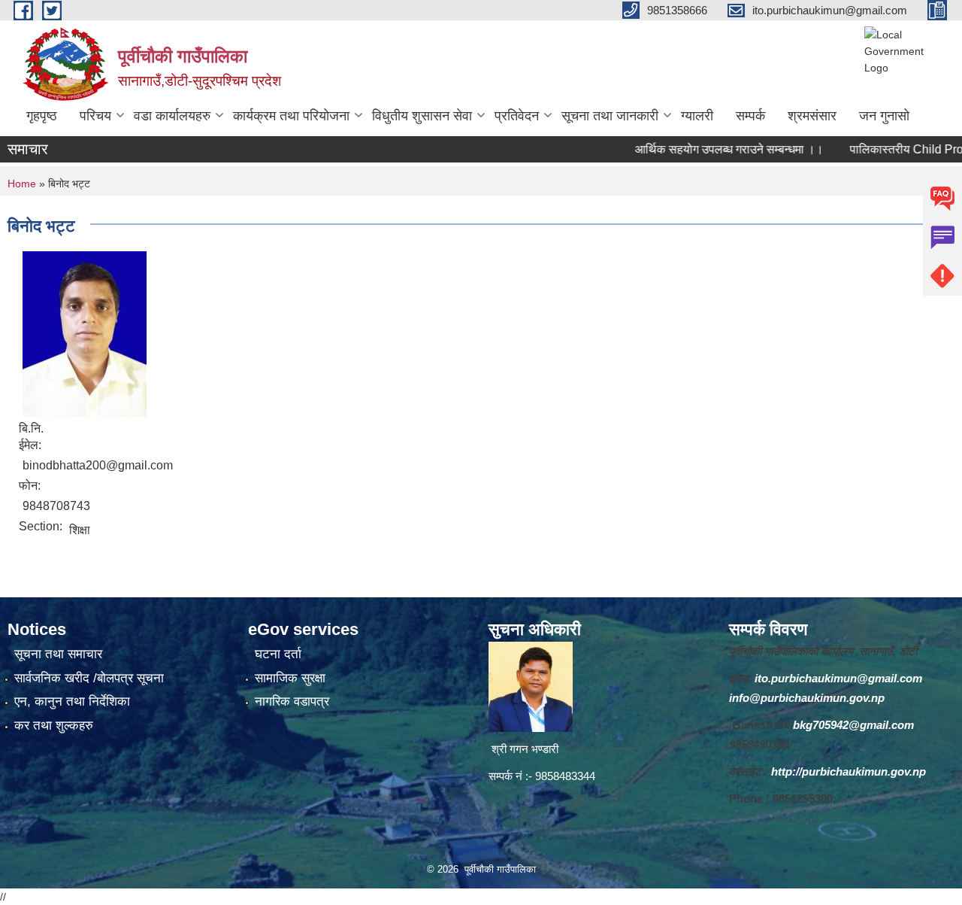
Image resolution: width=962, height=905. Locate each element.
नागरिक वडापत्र (292, 701)
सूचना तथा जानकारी (609, 115)
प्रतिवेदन (517, 115)
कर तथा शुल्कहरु (53, 725)
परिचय (95, 115)
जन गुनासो (884, 115)
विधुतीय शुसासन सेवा (422, 115)
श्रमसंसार (812, 115)
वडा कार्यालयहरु (172, 115)
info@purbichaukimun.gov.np (807, 697)
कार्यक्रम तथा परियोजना (291, 115)
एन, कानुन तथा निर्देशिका (72, 701)
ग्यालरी (697, 115)
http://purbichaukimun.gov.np (848, 771)
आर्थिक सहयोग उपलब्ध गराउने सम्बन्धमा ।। (710, 149)
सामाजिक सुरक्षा (290, 678)
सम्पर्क (750, 115)
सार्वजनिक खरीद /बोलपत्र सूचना (89, 678)
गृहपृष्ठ (41, 115)
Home (22, 184)
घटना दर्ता (278, 654)
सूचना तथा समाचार (58, 654)
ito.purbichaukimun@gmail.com (838, 678)
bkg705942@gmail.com (853, 724)
